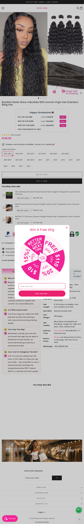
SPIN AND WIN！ (42, 293)
